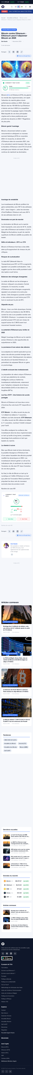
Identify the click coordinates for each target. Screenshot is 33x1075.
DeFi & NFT (7, 750)
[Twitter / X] (2, 953)
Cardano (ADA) (5, 1058)
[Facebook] (13, 51)
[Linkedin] (17, 51)
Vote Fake (24, 519)
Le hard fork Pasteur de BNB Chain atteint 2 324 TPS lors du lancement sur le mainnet (19, 836)
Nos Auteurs (4, 1013)
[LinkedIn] (11, 953)
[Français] (18, 7)
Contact (3, 1010)
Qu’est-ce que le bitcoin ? (8, 973)
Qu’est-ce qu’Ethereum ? (8, 970)
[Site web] (12, 554)
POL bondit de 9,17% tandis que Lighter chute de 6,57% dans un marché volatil (20, 858)
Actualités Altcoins (6, 1021)
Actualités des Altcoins (10, 747)
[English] (15, 7)
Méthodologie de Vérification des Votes (11, 987)
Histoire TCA (4, 1001)
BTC (8, 95)
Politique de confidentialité (8, 981)
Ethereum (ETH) (5, 1050)
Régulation (4, 1030)
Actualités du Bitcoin (12, 18)
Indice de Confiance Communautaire (11, 990)
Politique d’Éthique (6, 998)
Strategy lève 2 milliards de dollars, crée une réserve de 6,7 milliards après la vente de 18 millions (16, 628)
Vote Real (10, 519)
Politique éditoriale (6, 979)
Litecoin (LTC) (22, 743)
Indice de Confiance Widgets (9, 993)
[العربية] (21, 7)
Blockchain (4, 1027)
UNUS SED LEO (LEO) (10, 740)
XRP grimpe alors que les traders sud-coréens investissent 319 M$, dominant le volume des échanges (20, 852)
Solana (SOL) (4, 1052)
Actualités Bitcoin (6, 1018)
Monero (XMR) (24, 747)
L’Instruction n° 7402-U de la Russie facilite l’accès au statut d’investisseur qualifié (20, 865)
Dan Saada (14, 544)
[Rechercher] (11, 6)
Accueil (3, 18)
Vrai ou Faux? (5, 984)
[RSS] (15, 953)
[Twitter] (9, 51)
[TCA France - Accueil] (2, 6)
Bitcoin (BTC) (4, 1047)
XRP (2, 1055)
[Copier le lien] (21, 51)
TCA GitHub (4, 967)
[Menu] (30, 6)
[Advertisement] (16, 25)
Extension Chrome (6, 1015)
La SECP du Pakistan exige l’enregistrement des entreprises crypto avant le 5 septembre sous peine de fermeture (20, 844)
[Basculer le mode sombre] (25, 6)
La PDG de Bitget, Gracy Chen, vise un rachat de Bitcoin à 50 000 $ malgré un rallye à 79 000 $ (15, 659)
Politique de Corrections (7, 996)
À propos (3, 976)
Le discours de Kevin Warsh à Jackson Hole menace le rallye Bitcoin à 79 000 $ (19, 926)
